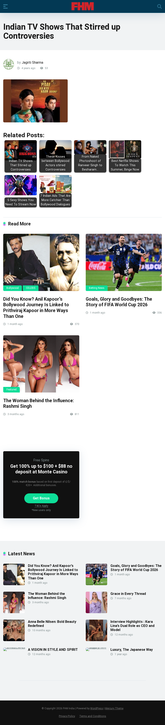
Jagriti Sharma (32, 62)
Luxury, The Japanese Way (131, 650)
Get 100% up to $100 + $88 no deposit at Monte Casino (41, 468)
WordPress (96, 708)
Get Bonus (41, 498)
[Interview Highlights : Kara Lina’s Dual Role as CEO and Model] (96, 640)
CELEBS (30, 287)
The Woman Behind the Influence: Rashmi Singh (47, 596)
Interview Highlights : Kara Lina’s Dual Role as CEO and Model (132, 626)
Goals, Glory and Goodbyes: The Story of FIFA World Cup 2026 (119, 302)
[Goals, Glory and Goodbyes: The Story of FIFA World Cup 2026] (124, 262)
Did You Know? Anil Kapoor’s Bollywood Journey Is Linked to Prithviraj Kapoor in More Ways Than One (36, 307)
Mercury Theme (114, 708)
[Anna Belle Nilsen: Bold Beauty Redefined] (14, 640)
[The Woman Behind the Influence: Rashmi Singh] (41, 364)
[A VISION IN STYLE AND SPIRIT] (15, 647)
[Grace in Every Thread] (96, 612)
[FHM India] (82, 6)
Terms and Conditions (92, 716)
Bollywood (12, 287)
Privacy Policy (67, 716)
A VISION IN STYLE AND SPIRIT (53, 650)
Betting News (96, 287)
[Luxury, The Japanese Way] (98, 647)
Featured (11, 389)
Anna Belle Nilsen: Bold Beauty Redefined (52, 624)
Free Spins (41, 460)
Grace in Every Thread (128, 594)
